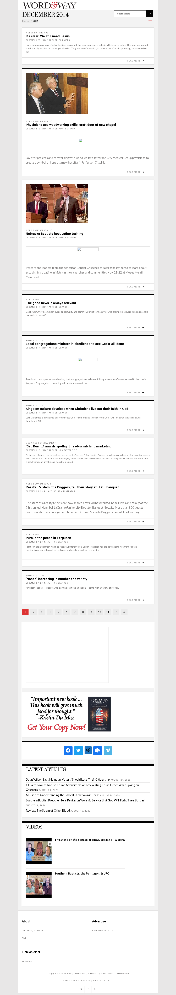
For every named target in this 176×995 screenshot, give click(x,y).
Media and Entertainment (41, 443)
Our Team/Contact (32, 931)
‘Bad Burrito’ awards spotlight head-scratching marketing (69, 446)
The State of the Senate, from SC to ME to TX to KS (89, 839)
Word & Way (33, 300)
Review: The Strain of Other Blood (48, 810)
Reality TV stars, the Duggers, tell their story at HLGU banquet (72, 487)
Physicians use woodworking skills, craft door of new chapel (71, 125)
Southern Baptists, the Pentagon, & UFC (81, 873)
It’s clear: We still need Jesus (48, 36)
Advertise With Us (102, 931)
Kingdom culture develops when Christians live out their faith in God (77, 409)
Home (25, 21)
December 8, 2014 (35, 491)
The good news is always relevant (51, 303)
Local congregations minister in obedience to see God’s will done (75, 344)
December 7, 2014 (35, 542)
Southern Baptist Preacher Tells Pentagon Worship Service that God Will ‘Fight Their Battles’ (85, 800)
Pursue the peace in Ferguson (48, 538)
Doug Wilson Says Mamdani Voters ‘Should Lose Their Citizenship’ (68, 779)
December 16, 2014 (36, 450)
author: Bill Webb (59, 40)
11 (107, 611)
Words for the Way (37, 33)
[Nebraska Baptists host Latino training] (88, 203)
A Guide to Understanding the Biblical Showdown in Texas (63, 795)
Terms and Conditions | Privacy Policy (87, 981)
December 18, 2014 (36, 129)
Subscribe (27, 961)
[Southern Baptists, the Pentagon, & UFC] (39, 896)
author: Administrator (62, 129)
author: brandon (59, 307)
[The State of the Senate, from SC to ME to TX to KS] (39, 863)
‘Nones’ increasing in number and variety (56, 579)
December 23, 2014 (36, 40)
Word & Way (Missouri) (39, 121)
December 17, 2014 (36, 307)
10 (99, 611)
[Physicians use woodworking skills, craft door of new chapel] (88, 93)
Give (24, 938)
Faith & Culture (35, 340)
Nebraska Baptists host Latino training (54, 234)
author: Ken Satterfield (63, 450)
